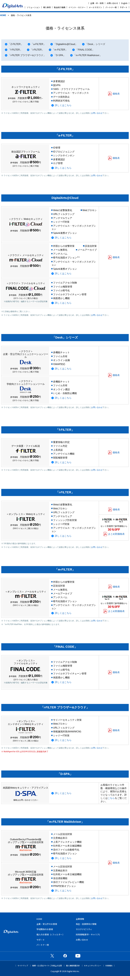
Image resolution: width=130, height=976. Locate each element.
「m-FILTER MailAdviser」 (87, 55)
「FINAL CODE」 (84, 49)
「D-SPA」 (59, 55)
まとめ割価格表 (116, 534)
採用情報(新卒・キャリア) (88, 934)
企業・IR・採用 (97, 3)
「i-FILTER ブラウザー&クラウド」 (27, 55)
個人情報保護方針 (73, 965)
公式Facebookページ (65, 956)
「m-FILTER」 (60, 49)
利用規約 (108, 965)
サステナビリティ (84, 929)
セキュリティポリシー (92, 965)
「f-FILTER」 (15, 49)
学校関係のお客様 (44, 929)
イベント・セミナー (77, 7)
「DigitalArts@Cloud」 (65, 44)
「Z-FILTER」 (15, 44)
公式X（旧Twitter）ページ (52, 956)
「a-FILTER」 (38, 44)
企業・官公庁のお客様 (46, 923)
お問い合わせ (112, 3)
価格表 (116, 93)
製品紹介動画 (59, 7)
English (124, 3)
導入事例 (47, 7)
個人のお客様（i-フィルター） (50, 934)
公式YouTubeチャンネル (78, 956)
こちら (111, 798)
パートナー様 (111, 7)
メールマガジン (95, 7)
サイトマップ (23, 965)
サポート (123, 7)
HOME (3, 15)
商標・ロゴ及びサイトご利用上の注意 (47, 965)
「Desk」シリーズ (95, 44)
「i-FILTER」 (37, 49)
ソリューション (33, 7)
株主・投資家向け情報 (86, 923)
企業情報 (80, 918)
